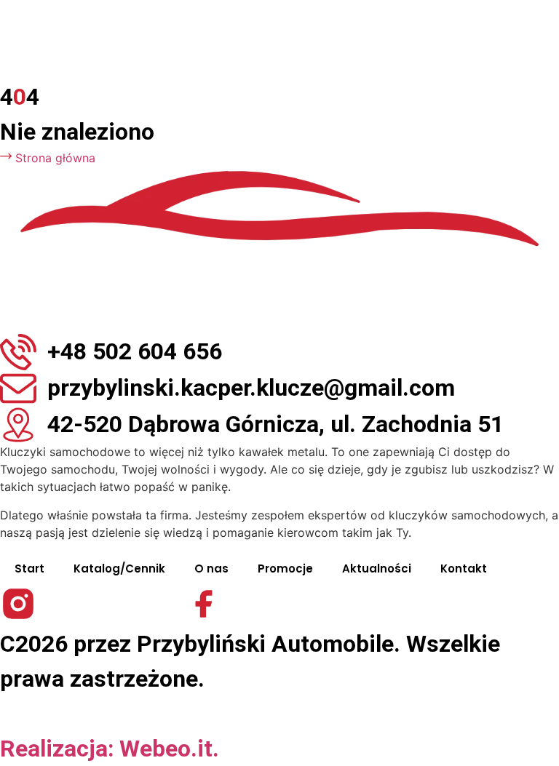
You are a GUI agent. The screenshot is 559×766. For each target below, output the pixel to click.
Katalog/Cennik (119, 568)
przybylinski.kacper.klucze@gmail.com (251, 388)
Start (29, 568)
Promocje (285, 568)
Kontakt (463, 568)
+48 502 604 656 (134, 351)
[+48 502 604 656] (18, 352)
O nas (211, 568)
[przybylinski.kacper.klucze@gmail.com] (18, 388)
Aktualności (376, 568)
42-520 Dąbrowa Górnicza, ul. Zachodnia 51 (275, 424)
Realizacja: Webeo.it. (109, 748)
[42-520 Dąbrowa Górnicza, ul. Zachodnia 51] (18, 425)
